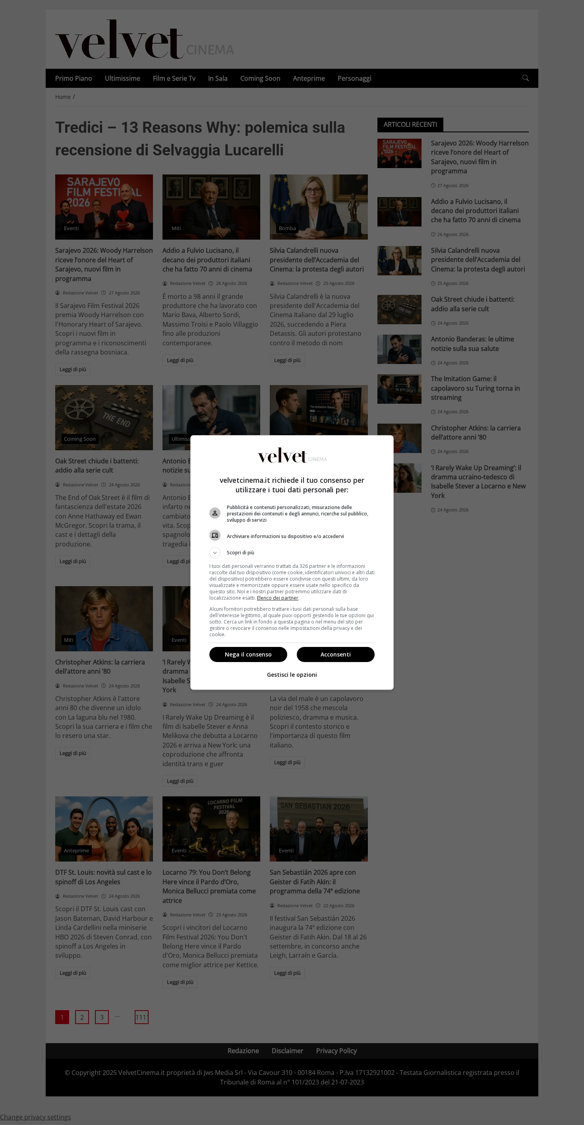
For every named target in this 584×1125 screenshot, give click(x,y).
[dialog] (292, 562)
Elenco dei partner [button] (277, 597)
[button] (292, 552)
